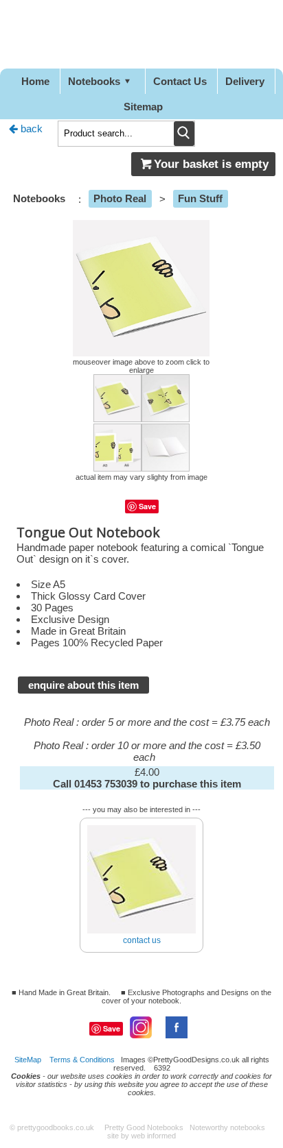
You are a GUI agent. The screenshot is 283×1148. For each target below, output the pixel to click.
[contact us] (141, 820)
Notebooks (94, 81)
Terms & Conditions (82, 1059)
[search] (184, 133)
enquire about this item (83, 685)
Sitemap (143, 106)
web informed (153, 1136)
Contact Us (180, 81)
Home (35, 81)
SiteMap (27, 1059)
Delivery (244, 81)
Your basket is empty (211, 164)
